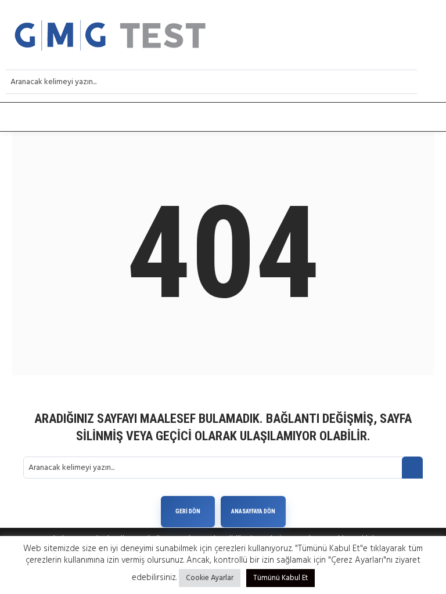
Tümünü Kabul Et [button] (280, 578)
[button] (223, 117)
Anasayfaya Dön (253, 511)
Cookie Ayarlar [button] (209, 578)
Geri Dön (187, 511)
